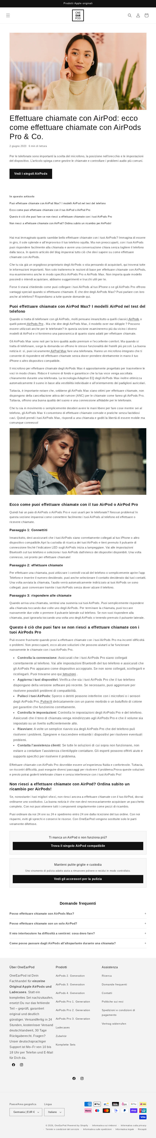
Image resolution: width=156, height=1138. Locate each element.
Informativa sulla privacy (134, 1125)
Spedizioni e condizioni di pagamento (118, 1012)
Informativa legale (124, 1129)
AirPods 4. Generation (70, 993)
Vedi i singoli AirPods (30, 173)
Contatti (107, 993)
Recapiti (142, 1129)
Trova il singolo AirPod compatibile (78, 845)
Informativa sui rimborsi (104, 1125)
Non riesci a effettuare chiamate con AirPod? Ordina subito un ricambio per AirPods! (60, 223)
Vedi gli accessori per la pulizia (78, 879)
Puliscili (46, 701)
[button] (8, 15)
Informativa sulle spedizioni (97, 1129)
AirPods (133, 319)
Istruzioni (69, 674)
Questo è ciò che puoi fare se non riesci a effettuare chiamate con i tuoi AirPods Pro (61, 216)
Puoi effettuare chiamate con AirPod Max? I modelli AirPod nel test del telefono (58, 203)
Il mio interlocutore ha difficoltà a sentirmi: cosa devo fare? (52, 933)
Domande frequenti (114, 984)
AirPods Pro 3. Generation (73, 1018)
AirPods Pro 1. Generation (73, 1001)
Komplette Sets (66, 1044)
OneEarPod (61, 1125)
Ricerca (107, 975)
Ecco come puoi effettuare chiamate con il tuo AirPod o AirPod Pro (50, 210)
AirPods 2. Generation (70, 975)
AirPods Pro (34, 323)
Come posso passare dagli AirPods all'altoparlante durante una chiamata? (63, 943)
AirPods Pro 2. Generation (73, 1010)
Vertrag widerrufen (114, 1023)
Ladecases (63, 1027)
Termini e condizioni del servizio (62, 1129)
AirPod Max (58, 351)
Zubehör (61, 1036)
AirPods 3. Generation (70, 984)
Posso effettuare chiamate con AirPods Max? (42, 913)
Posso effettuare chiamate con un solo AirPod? (43, 923)
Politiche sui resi (112, 1001)
